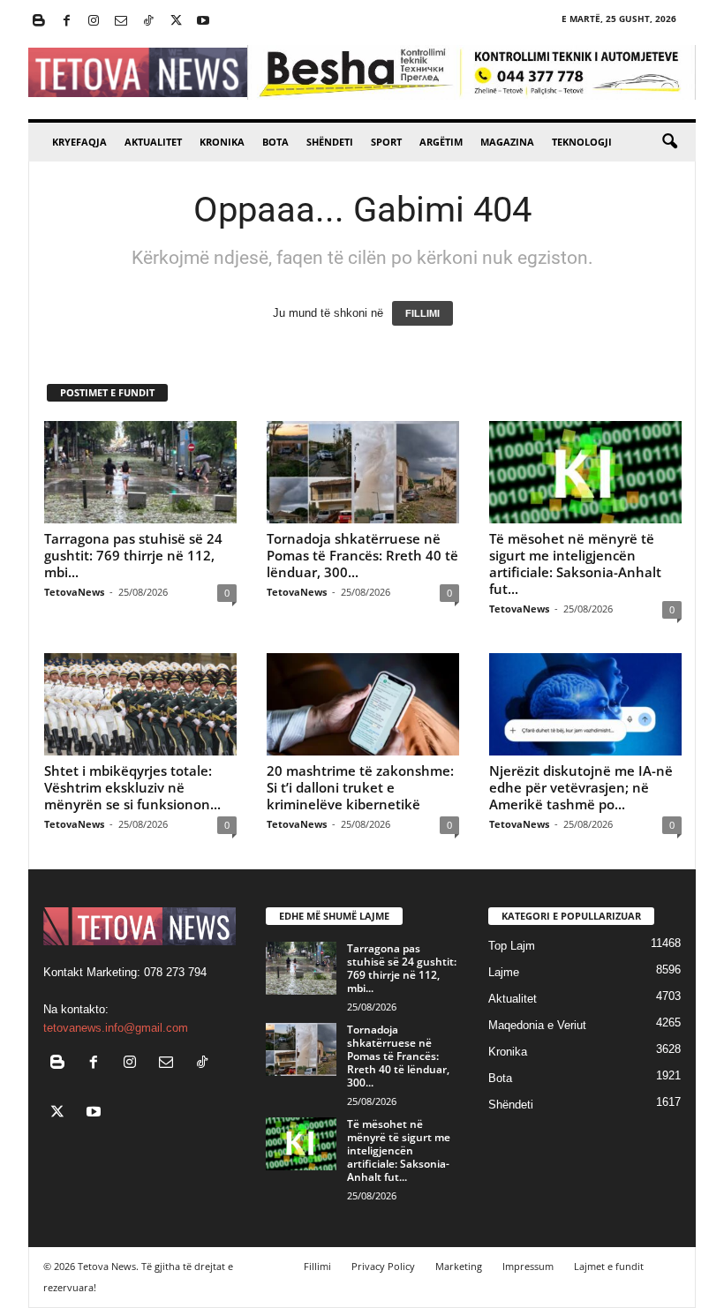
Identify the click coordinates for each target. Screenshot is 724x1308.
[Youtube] (203, 21)
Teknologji (582, 141)
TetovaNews (74, 591)
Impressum (528, 1266)
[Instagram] (93, 21)
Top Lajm (511, 945)
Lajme (503, 972)
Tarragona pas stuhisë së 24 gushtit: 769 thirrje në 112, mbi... (133, 555)
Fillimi (317, 1266)
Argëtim (441, 141)
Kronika (222, 141)
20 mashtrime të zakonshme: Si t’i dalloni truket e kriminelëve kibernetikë (360, 787)
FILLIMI (422, 313)
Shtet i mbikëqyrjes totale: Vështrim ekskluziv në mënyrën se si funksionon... (132, 787)
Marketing (458, 1266)
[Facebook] (66, 21)
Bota (275, 141)
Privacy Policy (383, 1266)
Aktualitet (153, 141)
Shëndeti (329, 141)
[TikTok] (148, 21)
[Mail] (121, 21)
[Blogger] (38, 21)
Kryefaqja (79, 141)
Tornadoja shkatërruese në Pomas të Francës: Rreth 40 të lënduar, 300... (362, 555)
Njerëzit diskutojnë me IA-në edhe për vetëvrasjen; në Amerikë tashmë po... (581, 787)
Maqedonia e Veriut (537, 1025)
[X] (175, 21)
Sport (386, 141)
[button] (669, 142)
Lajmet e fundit (609, 1266)
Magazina (507, 141)
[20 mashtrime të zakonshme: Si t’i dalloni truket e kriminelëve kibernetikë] (363, 704)
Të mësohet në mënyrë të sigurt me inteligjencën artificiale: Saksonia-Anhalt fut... (575, 564)
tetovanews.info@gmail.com (115, 1027)
